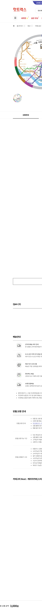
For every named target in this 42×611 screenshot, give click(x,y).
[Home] (14, 26)
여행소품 (38, 26)
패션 (29, 26)
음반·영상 (34, 18)
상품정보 (26, 115)
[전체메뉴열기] (15, 18)
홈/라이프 (20, 26)
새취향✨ (24, 18)
